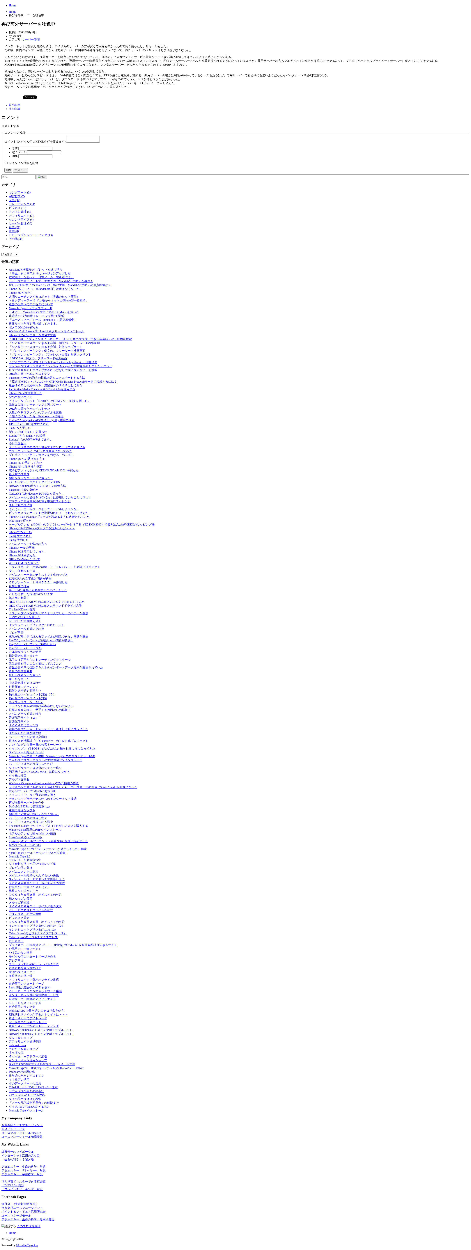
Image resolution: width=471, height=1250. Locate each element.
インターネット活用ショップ (28, 1060)
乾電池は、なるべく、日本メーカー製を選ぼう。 (41, 277)
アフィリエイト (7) (21, 215)
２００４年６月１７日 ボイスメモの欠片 (37, 883)
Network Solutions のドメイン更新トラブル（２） (41, 1029)
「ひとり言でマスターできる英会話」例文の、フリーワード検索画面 (54, 343)
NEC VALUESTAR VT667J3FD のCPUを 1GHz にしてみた (47, 601)
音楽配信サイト (19, 721)
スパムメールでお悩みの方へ (28, 543)
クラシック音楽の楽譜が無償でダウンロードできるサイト (47, 447)
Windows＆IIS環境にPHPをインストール (35, 829)
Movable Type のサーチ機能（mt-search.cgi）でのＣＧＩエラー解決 (52, 756)
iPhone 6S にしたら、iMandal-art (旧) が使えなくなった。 (45, 288)
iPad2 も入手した (20, 427)
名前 (15, 148)
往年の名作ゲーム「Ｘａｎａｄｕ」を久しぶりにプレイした (48, 729)
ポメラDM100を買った (24, 327)
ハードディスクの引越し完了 (28, 818)
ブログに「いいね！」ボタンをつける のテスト (41, 455)
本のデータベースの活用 (25, 1083)
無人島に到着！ (19, 597)
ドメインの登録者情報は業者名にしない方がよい (41, 706)
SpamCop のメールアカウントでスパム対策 (37, 852)
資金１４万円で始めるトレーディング (34, 1026)
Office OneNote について (24, 559)
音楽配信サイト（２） (23, 717)
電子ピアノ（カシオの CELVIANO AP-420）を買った (44, 470)
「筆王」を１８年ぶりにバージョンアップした (40, 273)
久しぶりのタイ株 (20, 505)
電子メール (19, 152)
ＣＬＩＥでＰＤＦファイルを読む (31, 910)
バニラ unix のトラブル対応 (27, 1095)
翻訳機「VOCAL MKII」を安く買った (34, 814)
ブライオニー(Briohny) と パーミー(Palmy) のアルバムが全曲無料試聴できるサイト (63, 945)
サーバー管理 (31, 39)
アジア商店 (16, 960)
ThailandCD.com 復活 (22, 609)
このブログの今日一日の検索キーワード (35, 744)
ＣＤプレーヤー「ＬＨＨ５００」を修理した (38, 582)
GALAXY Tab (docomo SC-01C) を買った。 (36, 493)
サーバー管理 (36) (20, 223)
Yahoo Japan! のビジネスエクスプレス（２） (38, 933)
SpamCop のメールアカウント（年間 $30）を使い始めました (48, 841)
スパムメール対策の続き (25, 713)
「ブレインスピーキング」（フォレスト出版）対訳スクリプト (50, 354)
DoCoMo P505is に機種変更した (29, 806)
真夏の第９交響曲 (20, 671)
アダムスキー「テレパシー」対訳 (23, 1170)
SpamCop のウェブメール (25, 837)
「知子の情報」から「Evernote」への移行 (36, 416)
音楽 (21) (14, 227)
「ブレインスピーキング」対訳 (22, 1189)
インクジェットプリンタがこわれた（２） (37, 925)
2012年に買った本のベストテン (29, 408)
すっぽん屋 (16, 1052)
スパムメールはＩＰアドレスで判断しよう (37, 879)
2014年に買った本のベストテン (29, 373)
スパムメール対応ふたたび (26, 752)
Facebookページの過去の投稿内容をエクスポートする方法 (47, 377)
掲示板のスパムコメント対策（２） (32, 694)
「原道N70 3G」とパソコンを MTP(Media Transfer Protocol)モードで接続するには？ (63, 381)
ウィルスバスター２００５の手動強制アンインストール (45, 760)
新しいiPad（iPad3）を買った (28, 431)
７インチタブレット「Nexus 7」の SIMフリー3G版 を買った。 (50, 400)
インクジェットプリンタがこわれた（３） (37, 624)
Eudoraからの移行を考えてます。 (31, 439)
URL (15, 156)
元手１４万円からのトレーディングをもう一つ (40, 659)
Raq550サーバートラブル (25, 648)
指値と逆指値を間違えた (25, 690)
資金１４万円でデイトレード (28, 1018)
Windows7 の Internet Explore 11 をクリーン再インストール (46, 331)
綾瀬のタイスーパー (22, 972)
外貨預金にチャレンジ (23, 686)
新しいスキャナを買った (25, 675)
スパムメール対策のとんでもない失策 (34, 875)
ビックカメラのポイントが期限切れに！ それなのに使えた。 (50, 512)
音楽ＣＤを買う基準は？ (25, 968)
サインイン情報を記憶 (23, 163)
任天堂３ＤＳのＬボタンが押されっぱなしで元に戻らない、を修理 (53, 370)
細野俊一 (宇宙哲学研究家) (18, 1203)
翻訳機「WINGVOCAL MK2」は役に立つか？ (39, 771)
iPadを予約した (19, 539)
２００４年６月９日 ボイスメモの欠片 (35, 894)
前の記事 (15, 104)
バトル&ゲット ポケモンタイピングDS (34, 482)
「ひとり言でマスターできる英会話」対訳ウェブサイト (45, 346)
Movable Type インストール (26, 1110)
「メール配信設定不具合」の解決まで (34, 1102)
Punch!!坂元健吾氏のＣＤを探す (29, 987)
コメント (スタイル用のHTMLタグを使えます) (34, 141)
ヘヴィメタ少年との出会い (26, 1091)
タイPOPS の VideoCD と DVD (29, 1106)
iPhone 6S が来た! (20, 292)
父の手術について (20, 397)
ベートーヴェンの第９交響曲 (28, 736)
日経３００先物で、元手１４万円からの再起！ (40, 709)
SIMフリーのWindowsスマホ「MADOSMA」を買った (44, 312)
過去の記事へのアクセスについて (31, 304)
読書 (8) (14, 231)
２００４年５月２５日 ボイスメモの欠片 (37, 921)
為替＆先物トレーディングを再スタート (35, 404)
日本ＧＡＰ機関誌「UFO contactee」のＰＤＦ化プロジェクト (48, 740)
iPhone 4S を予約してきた (25, 462)
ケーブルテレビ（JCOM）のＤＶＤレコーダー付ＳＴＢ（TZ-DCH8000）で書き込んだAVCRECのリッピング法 (82, 524)
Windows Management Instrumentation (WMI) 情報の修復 (44, 783)
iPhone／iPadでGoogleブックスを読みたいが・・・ (42, 528)
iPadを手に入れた (20, 536)
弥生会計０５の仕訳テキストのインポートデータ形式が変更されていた (56, 667)
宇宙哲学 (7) (17, 196)
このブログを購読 (28, 1226)
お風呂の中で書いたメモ (25, 948)
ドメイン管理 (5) (20, 211)
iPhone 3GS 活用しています (26, 551)
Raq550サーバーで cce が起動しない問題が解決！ (41, 640)
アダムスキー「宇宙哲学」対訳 (22, 1174)
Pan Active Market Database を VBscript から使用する (42, 389)
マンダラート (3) (20, 192)
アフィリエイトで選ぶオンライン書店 (34, 979)
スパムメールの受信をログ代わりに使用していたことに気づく (50, 497)
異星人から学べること (23, 890)
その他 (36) (16, 238)
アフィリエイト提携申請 (25, 1041)
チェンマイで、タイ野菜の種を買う (32, 794)
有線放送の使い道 (20, 975)
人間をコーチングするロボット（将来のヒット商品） (44, 296)
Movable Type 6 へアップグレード (30, 308)
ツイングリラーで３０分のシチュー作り (35, 767)
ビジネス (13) (17, 207)
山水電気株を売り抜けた (25, 682)
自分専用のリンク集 (22, 1006)
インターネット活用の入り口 (20, 1155)
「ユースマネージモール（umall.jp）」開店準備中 (41, 319)
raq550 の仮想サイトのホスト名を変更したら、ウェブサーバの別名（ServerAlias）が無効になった (73, 787)
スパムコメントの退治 (23, 871)
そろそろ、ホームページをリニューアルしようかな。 (44, 509)
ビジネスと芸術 (19, 917)
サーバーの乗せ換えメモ (25, 621)
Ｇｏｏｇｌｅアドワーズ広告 (28, 1056)
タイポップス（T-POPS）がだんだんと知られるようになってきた (52, 748)
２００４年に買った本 (23, 725)
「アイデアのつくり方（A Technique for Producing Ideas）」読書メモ (53, 362)
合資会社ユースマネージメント (22, 1125)
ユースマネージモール (16, 1215)
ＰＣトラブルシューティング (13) (31, 235)
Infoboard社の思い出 (22, 1071)
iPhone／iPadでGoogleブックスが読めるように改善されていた (49, 516)
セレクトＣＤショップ (23, 1048)
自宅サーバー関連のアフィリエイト (32, 999)
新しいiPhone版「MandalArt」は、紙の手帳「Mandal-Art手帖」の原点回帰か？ (60, 285)
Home (12, 5)
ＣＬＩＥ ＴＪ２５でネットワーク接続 (35, 991)
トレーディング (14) (22, 204)
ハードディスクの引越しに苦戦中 (31, 821)
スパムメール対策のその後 (26, 628)
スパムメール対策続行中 (25, 860)
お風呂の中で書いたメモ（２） (29, 887)
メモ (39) (14, 200)
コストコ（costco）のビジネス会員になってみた (40, 451)
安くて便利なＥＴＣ (22, 570)
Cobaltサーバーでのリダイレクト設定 (33, 1087)
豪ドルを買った (19, 679)
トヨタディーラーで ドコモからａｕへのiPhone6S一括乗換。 (48, 300)
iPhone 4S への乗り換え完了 (27, 458)
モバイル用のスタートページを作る (32, 956)
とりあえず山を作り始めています (31, 594)
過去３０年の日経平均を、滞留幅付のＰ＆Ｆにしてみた (45, 385)
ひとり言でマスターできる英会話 (23, 1181)
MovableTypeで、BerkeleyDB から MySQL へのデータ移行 (46, 1068)
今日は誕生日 (17, 443)
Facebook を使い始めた (24, 489)
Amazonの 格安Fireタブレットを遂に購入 (35, 269)
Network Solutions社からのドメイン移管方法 (37, 485)
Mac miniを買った (20, 520)
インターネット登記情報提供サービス (34, 995)
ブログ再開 (16, 632)
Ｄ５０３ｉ (16, 941)
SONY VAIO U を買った (24, 617)
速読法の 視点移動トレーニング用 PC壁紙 (36, 315)
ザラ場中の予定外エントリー (28, 1022)
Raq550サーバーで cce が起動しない (32, 644)
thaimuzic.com (17, 1045)
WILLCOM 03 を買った (24, 563)
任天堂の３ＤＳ (19, 474)
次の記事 (15, 108)
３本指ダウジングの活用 (25, 652)
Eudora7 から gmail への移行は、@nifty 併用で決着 (42, 420)
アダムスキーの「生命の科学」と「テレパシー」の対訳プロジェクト (54, 567)
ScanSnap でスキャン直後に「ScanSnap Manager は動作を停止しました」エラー (60, 366)
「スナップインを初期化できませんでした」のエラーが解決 (48, 613)
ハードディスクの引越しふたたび (31, 764)
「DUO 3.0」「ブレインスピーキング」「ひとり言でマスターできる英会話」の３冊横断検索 (70, 339)
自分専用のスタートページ (26, 983)
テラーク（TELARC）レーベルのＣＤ (34, 964)
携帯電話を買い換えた (23, 655)
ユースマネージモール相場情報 (22, 1136)
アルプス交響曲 (19, 779)
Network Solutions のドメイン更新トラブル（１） (41, 1033)
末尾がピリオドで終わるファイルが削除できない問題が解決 (48, 636)
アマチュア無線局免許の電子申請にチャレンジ (40, 501)
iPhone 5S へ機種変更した (25, 393)
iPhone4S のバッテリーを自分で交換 (32, 335)
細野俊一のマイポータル (17, 1151)
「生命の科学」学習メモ (17, 1159)
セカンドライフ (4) (21, 219)
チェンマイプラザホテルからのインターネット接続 (43, 798)
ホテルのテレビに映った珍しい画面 (32, 833)
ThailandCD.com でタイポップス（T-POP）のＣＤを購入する (48, 825)
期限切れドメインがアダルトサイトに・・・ (38, 1014)
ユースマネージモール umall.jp (21, 1132)
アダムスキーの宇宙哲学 (25, 914)
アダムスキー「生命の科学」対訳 (23, 1166)
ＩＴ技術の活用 (19, 1079)
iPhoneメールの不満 (22, 547)
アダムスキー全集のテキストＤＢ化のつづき (38, 574)
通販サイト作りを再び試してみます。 (34, 323)
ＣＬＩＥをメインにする (25, 1002)
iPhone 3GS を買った (22, 555)
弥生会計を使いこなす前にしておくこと (35, 663)
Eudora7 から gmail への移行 (27, 435)
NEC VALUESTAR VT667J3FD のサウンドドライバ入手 (45, 605)
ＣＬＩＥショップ (20, 1037)
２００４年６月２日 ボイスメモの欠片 (35, 906)
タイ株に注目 (17, 775)
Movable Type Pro (27, 1245)
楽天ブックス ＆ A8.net (26, 702)
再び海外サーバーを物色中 (26, 802)
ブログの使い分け (20, 867)
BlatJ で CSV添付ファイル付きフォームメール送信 (42, 1064)
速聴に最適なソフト (22, 810)
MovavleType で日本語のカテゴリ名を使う (36, 1010)
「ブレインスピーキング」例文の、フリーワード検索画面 (47, 350)
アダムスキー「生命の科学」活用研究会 (27, 1219)
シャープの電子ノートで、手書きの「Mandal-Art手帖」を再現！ (51, 281)
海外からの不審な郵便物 (25, 733)
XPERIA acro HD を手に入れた (29, 424)
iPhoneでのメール (20, 532)
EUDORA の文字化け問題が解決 (30, 578)
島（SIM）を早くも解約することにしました (38, 590)
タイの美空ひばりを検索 (25, 1098)
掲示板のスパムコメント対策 (28, 698)
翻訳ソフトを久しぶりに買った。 (31, 478)
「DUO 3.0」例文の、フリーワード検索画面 (38, 358)
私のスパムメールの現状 (25, 845)
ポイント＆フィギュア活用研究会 (23, 1211)
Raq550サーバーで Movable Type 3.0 (32, 791)
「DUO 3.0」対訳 (12, 1185)
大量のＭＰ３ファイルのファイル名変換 (35, 412)
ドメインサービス (13, 1129)
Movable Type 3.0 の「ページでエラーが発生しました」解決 (48, 849)
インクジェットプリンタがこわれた (32, 929)
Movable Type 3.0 (19, 856)
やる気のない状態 (20, 952)
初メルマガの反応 (20, 898)
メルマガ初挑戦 (19, 902)
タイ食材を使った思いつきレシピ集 (32, 863)
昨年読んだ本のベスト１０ (26, 1075)
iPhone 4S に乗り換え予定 (25, 466)
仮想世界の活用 (19, 586)
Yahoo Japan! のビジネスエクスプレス (33, 937)
